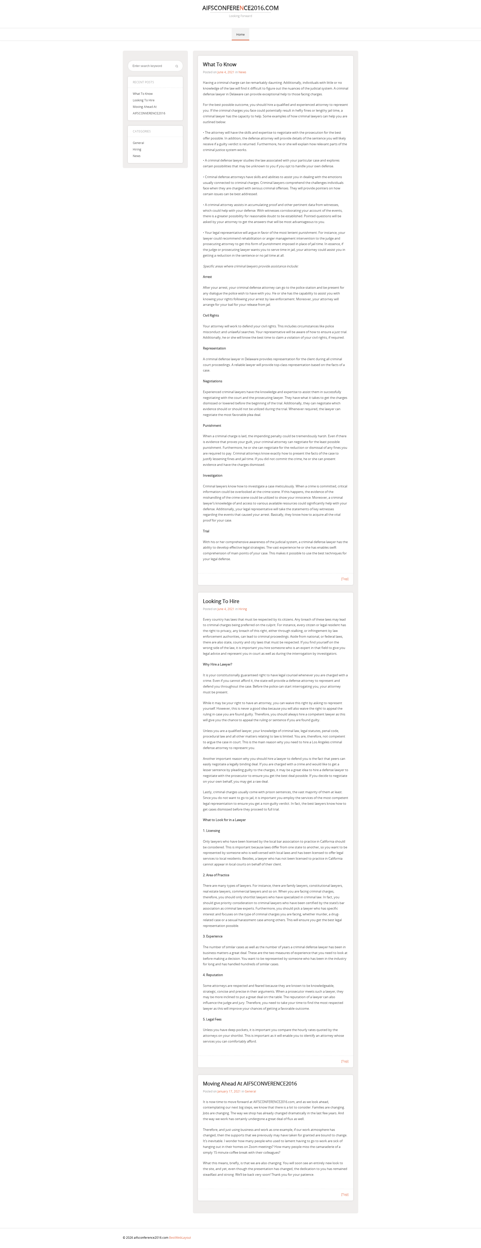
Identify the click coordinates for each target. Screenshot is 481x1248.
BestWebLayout (180, 1237)
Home (240, 34)
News (137, 156)
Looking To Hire (144, 100)
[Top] (344, 578)
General (138, 143)
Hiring (137, 149)
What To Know (143, 94)
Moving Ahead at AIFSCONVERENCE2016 (250, 1083)
